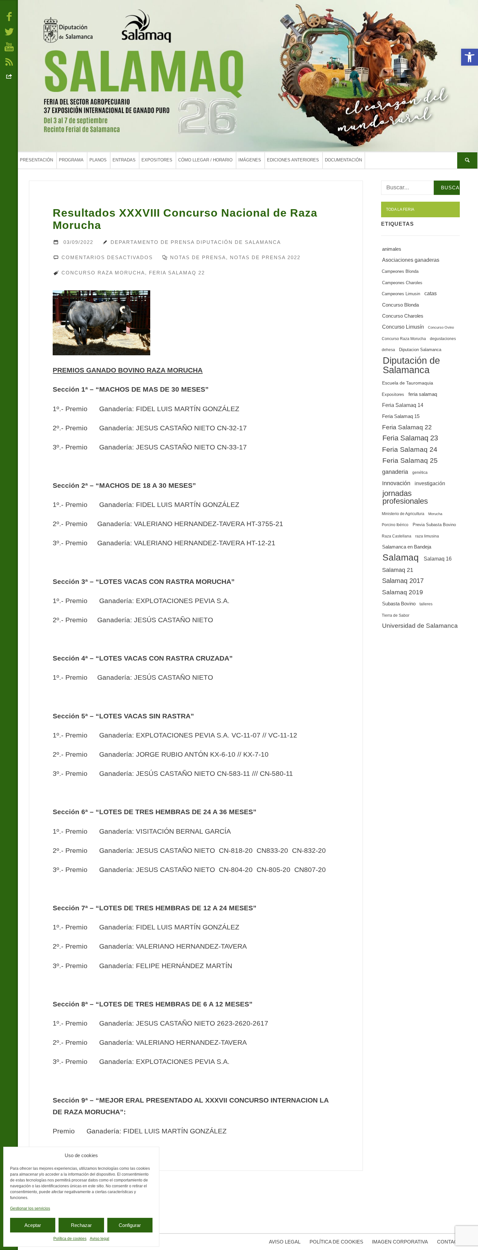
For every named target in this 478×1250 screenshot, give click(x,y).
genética (420, 472)
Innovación (396, 483)
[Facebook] (9, 16)
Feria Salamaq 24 (409, 449)
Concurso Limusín (403, 327)
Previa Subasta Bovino (434, 524)
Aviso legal (99, 1238)
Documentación (343, 160)
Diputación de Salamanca (411, 365)
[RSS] (9, 61)
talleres (425, 604)
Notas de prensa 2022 (265, 257)
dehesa (388, 350)
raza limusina (427, 536)
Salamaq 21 (397, 570)
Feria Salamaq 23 (410, 438)
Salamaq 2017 (403, 580)
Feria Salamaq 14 (402, 405)
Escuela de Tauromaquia (407, 382)
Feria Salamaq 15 (400, 416)
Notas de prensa (198, 257)
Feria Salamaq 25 (410, 460)
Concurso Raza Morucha (103, 272)
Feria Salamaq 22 (177, 272)
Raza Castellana (396, 536)
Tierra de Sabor (395, 615)
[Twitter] (9, 31)
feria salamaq (422, 394)
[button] (469, 57)
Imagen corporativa (400, 1241)
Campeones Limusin (401, 294)
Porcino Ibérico (395, 525)
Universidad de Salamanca (420, 625)
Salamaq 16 (438, 559)
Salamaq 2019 (402, 592)
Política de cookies (69, 1238)
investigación (430, 483)
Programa (71, 160)
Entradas (124, 160)
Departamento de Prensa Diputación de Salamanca (196, 242)
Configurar (130, 1225)
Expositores (156, 160)
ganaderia (395, 472)
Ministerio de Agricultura (403, 513)
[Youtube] (9, 46)
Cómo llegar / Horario (205, 160)
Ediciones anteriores (293, 160)
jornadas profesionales (405, 497)
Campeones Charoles (402, 282)
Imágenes (249, 160)
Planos (98, 160)
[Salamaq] (248, 75)
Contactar (452, 1241)
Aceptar (32, 1225)
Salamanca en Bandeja (406, 546)
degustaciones (443, 339)
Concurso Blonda (400, 305)
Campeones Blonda (400, 271)
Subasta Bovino (399, 603)
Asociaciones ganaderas (410, 260)
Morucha (435, 514)
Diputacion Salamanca (420, 349)
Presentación (36, 160)
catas (430, 293)
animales (391, 249)
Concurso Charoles (402, 316)
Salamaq (400, 557)
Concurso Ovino (441, 327)
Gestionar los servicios (30, 1208)
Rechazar (81, 1225)
